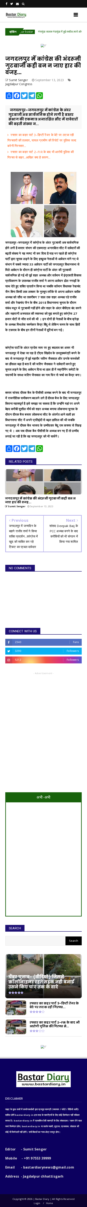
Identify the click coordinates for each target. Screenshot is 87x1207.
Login (37, 1203)
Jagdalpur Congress (19, 84)
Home (49, 1203)
